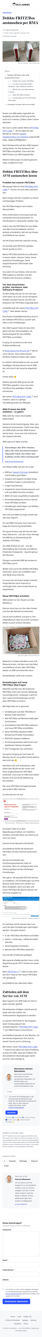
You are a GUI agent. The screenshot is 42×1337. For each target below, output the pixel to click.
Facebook (12, 1161)
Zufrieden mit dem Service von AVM (21, 104)
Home (13, 1317)
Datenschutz (22, 1331)
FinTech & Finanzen (13, 1320)
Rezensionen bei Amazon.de (17, 351)
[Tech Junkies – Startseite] (21, 4)
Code (19, 1317)
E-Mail (6, 1166)
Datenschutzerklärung (16, 1107)
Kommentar (7, 1230)
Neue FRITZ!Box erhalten (21, 95)
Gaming (33, 1320)
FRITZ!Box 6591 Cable (21, 396)
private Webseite (21, 1204)
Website (6, 1280)
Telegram (34, 1161)
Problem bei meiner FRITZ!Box (23, 81)
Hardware (7, 13)
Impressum (35, 1328)
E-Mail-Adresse (8, 1270)
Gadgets (25, 1320)
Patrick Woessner (12, 30)
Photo (26, 1324)
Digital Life (27, 1317)
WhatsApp (23, 1161)
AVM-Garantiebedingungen (14, 462)
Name (5, 1260)
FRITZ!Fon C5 (13, 971)
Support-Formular (20, 472)
